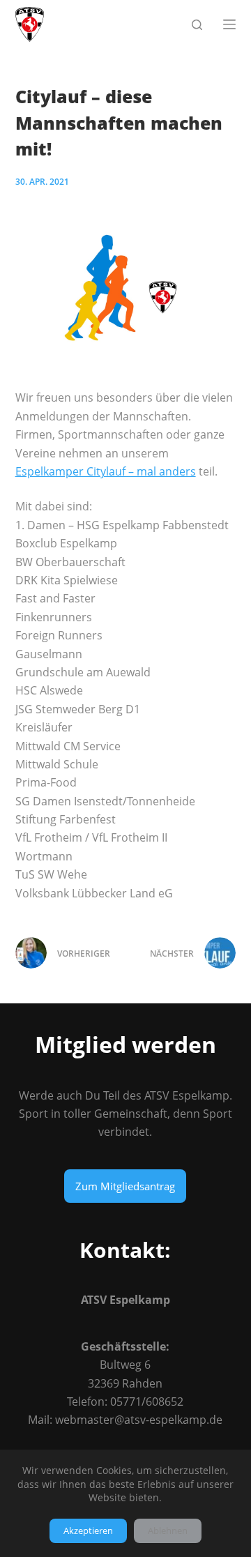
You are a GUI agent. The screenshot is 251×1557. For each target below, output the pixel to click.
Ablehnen (168, 1530)
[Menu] (229, 24)
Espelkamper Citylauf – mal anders (105, 471)
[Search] (197, 25)
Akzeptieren (88, 1530)
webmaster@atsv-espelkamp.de (138, 1419)
